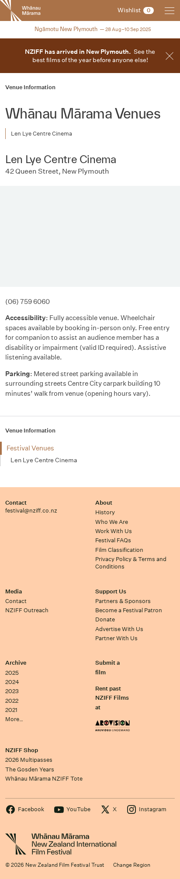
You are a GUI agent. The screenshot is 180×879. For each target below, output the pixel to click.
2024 (12, 682)
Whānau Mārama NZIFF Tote (44, 778)
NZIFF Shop (21, 750)
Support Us (110, 591)
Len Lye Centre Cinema (41, 133)
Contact (16, 502)
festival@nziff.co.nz (31, 510)
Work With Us (113, 531)
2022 (11, 701)
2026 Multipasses (28, 760)
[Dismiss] (170, 56)
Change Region (131, 865)
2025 (12, 673)
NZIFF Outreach (26, 610)
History (105, 512)
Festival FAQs (113, 540)
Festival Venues (30, 448)
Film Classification (119, 550)
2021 (11, 710)
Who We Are (111, 522)
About (103, 502)
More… (14, 719)
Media (13, 591)
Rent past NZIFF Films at (112, 698)
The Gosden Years (29, 769)
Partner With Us (116, 638)
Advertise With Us (119, 629)
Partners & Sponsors (123, 601)
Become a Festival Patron (128, 610)
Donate (105, 619)
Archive (15, 662)
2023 (12, 691)
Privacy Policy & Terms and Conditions (130, 562)
